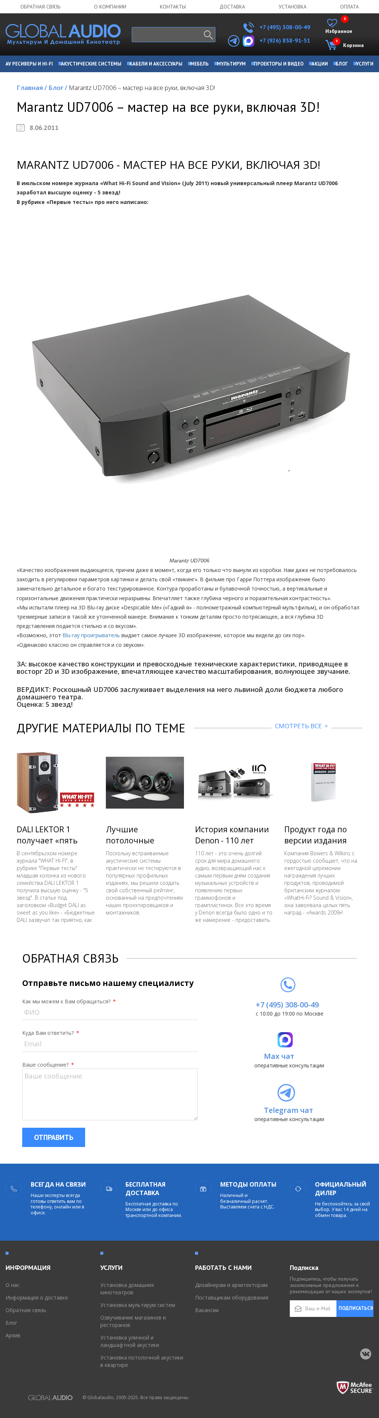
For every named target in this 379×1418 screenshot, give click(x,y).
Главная (32, 87)
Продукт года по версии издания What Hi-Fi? (315, 840)
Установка (292, 6)
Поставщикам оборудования (231, 1297)
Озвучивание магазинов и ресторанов (133, 1321)
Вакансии (207, 1310)
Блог (57, 87)
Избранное (338, 26)
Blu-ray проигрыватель (91, 635)
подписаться (356, 1308)
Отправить (53, 1137)
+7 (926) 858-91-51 (284, 40)
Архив (13, 1335)
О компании (110, 6)
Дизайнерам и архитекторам (231, 1284)
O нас (13, 1284)
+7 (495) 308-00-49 (284, 27)
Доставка (232, 6)
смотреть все (299, 726)
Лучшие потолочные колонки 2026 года (141, 840)
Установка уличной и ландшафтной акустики (129, 1341)
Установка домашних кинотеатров (127, 1288)
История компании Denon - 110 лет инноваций (232, 840)
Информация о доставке (37, 1297)
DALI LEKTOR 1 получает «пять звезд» (47, 840)
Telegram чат (288, 1110)
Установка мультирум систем (137, 1304)
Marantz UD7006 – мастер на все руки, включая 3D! (142, 87)
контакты (173, 6)
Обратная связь (40, 6)
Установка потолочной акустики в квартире (141, 1361)
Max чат (279, 1056)
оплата (349, 6)
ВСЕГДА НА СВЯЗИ (58, 1184)
